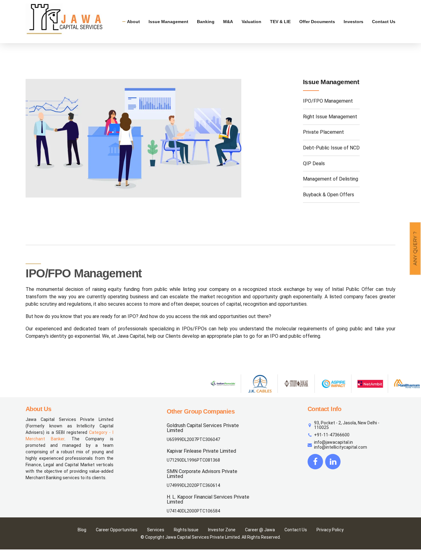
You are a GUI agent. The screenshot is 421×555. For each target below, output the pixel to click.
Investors (353, 21)
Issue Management (168, 21)
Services (155, 529)
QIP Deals (314, 163)
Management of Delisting (330, 179)
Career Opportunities (116, 529)
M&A (228, 21)
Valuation (251, 21)
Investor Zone (221, 529)
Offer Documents (317, 21)
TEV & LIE (280, 21)
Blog (82, 529)
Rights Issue (186, 529)
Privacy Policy (330, 529)
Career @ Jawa (260, 529)
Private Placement (323, 132)
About (133, 21)
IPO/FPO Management (328, 101)
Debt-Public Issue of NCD (331, 148)
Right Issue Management (330, 117)
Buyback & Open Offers (328, 195)
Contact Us (383, 21)
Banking (206, 21)
